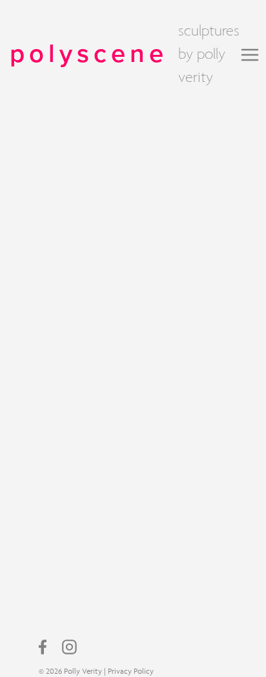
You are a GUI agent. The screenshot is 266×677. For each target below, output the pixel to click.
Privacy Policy (131, 671)
